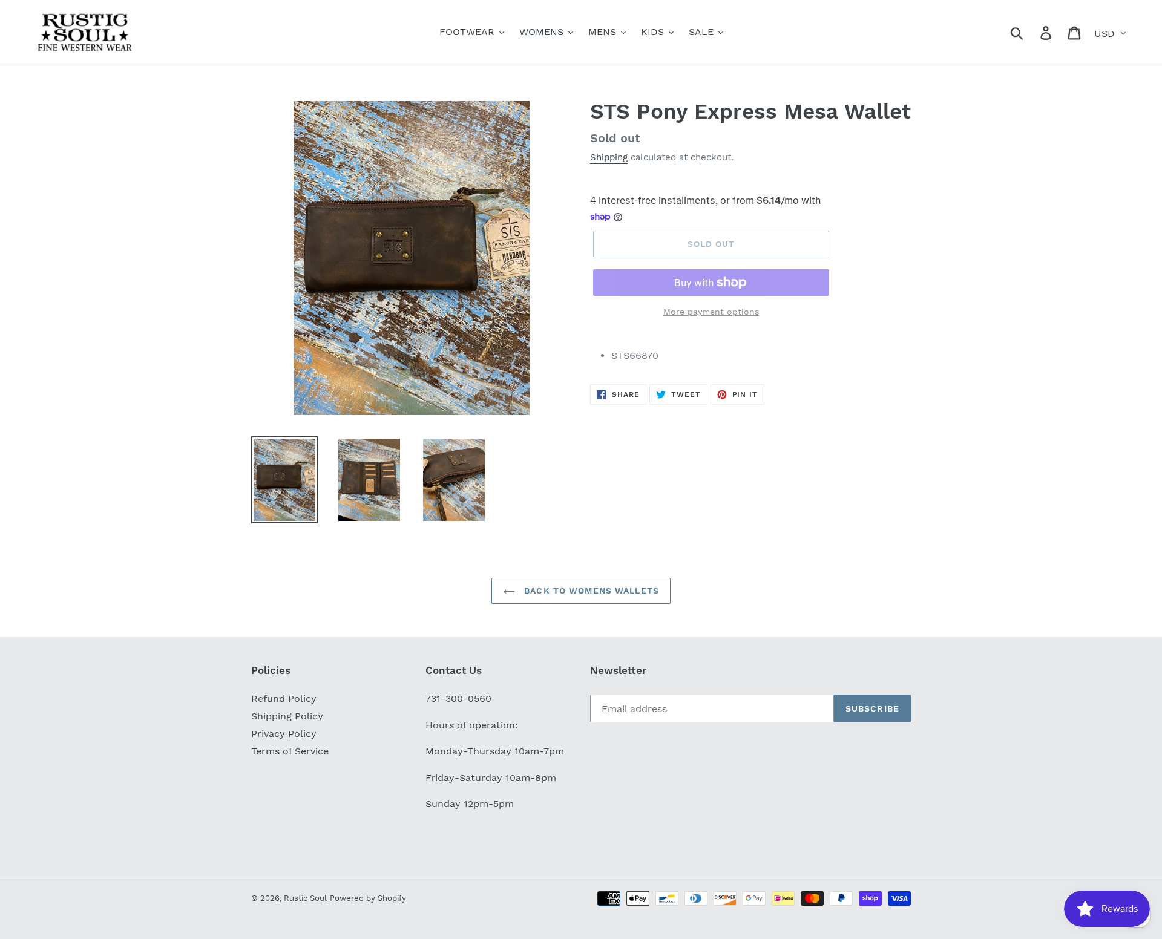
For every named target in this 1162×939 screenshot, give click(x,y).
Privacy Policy (284, 733)
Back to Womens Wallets (590, 590)
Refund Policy (284, 698)
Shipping (609, 157)
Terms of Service (290, 751)
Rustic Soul (305, 898)
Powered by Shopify (368, 898)
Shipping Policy (287, 716)
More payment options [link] (711, 311)
